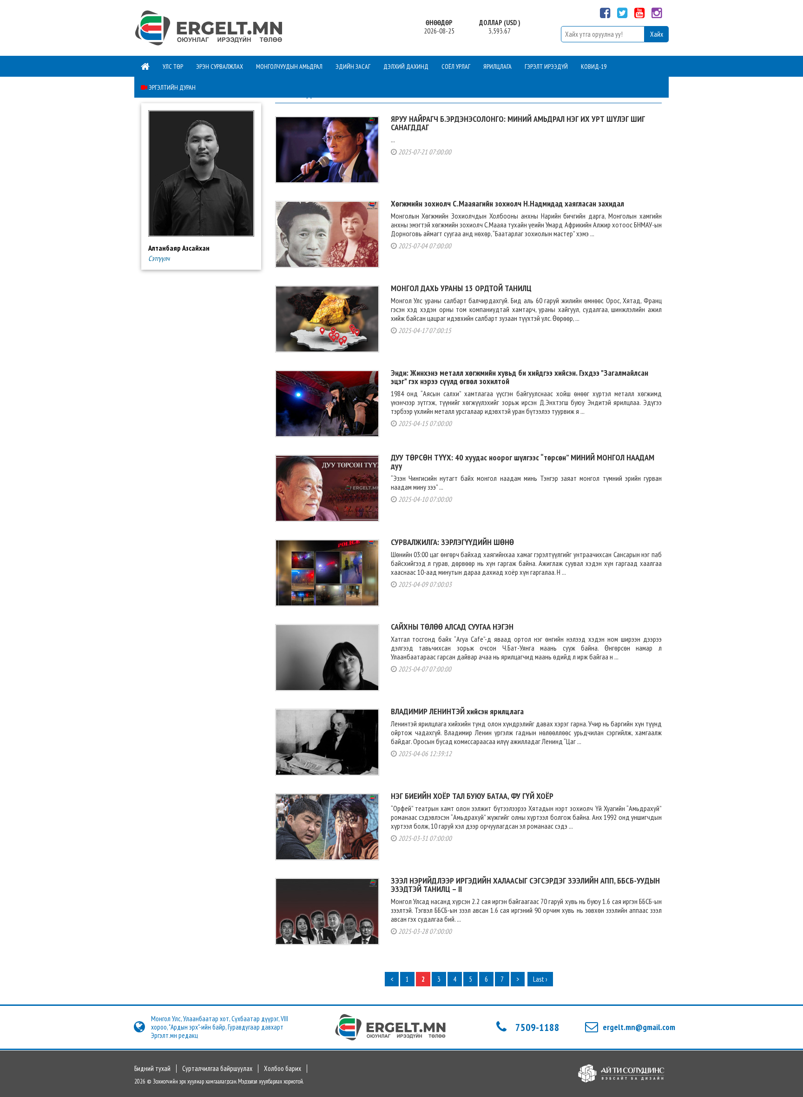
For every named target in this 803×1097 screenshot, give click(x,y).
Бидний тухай (152, 1068)
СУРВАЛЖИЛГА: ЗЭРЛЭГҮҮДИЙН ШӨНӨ (452, 542)
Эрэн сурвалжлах (219, 66)
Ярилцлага (497, 66)
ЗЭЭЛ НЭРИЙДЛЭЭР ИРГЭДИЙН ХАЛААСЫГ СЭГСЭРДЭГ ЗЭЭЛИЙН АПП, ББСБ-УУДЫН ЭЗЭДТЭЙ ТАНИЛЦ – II (525, 884)
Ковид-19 (593, 66)
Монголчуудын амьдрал (289, 66)
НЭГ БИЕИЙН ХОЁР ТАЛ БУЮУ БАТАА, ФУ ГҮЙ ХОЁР (472, 796)
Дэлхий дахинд (405, 66)
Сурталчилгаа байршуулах (217, 1068)
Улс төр (173, 66)
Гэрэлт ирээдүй (546, 66)
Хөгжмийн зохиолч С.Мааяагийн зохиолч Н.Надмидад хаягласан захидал (507, 203)
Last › (540, 979)
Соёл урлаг (455, 66)
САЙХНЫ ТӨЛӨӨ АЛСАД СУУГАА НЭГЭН (452, 626)
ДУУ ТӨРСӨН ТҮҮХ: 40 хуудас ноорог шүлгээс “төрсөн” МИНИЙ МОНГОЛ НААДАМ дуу (522, 461)
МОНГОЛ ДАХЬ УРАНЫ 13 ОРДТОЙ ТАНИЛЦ (461, 288)
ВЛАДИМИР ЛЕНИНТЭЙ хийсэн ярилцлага (457, 711)
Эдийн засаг (353, 66)
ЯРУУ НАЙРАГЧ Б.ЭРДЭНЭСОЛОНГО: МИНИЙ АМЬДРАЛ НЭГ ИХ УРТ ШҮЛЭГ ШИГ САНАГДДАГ (518, 123)
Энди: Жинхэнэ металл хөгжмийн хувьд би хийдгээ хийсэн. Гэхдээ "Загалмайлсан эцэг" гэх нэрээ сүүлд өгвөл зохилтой (519, 376)
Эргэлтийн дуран (171, 87)
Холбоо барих (282, 1068)
